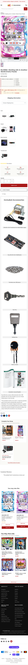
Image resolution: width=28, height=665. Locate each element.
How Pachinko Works (19, 615)
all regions (17, 92)
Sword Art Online (4, 598)
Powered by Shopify (14, 662)
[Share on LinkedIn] (7, 416)
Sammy (16, 591)
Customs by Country (5, 618)
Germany (3, 610)
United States (4, 609)
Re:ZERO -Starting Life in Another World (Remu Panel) (7, 518)
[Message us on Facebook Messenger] (11, 641)
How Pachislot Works (19, 617)
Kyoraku (16, 596)
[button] (4, 163)
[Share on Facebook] (2, 416)
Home (2, 12)
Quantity (2, 178)
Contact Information (18, 660)
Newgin (16, 593)
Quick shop (8, 524)
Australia (3, 614)
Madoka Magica (4, 594)
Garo (2, 602)
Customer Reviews (18, 620)
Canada (2, 612)
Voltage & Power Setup (5, 619)
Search (3, 658)
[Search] (25, 8)
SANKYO (16, 589)
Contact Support (18, 626)
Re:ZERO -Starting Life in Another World (22, 517)
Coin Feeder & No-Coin (19, 608)
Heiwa (16, 600)
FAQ (15, 618)
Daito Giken (4, 74)
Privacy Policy (8, 658)
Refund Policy (15, 658)
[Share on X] (4, 416)
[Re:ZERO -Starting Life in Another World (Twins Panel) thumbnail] (2, 65)
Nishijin (16, 598)
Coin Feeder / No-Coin (5, 621)
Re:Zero (2, 600)
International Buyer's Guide (20, 613)
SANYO (16, 594)
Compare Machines (18, 624)
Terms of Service (9, 660)
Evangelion (3, 589)
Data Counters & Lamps (19, 611)
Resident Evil (3, 596)
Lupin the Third (4, 593)
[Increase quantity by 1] (12, 181)
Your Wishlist (17, 622)
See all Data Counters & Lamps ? (14, 462)
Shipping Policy (4, 616)
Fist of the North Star (5, 591)
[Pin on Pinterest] (9, 416)
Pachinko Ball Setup (18, 609)
